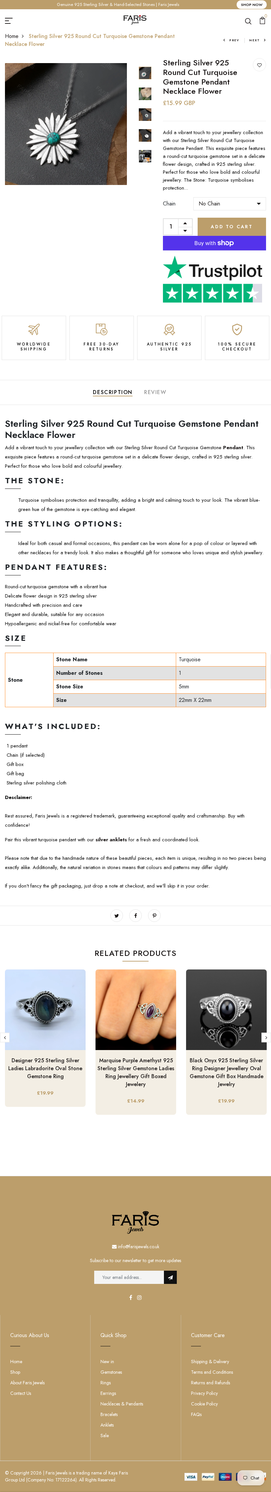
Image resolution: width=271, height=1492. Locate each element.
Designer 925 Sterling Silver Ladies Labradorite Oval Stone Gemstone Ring (45, 1068)
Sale (104, 1435)
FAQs (196, 1414)
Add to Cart (232, 226)
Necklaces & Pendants (121, 1404)
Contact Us (20, 1393)
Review (155, 392)
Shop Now (251, 4)
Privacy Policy (204, 1393)
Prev (234, 40)
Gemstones (111, 1372)
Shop (15, 1372)
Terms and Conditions (212, 1372)
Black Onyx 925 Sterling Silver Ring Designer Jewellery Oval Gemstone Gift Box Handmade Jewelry (226, 1072)
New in (107, 1361)
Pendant (232, 447)
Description (113, 392)
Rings (105, 1382)
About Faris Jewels (27, 1382)
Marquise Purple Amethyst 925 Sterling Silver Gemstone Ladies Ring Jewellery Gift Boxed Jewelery (135, 1072)
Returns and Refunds (210, 1382)
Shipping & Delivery (210, 1361)
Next (254, 40)
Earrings (108, 1393)
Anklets (107, 1425)
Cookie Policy (204, 1404)
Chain (169, 203)
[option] (66, 124)
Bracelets (109, 1414)
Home (12, 36)
